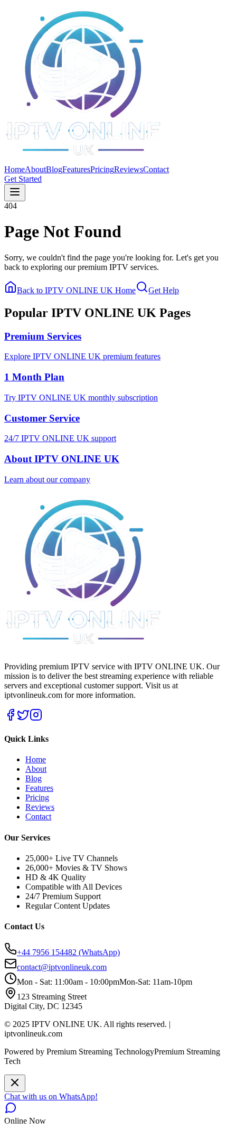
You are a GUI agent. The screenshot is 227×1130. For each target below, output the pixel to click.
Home (14, 169)
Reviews (128, 169)
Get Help (163, 290)
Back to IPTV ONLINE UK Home (76, 290)
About (35, 169)
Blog (54, 169)
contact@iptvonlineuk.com (62, 967)
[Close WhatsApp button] (14, 1083)
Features (76, 169)
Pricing (102, 169)
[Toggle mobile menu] (14, 192)
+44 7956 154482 (68, 952)
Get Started (23, 178)
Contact (156, 169)
